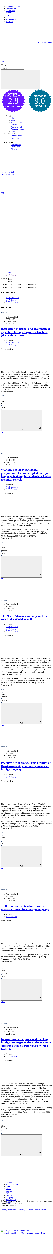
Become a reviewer (8, 174)
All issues (14, 149)
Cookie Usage (20, 1210)
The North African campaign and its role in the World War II (24, 617)
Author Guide (16, 136)
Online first (10, 11)
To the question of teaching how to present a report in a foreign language (25, 907)
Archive (9, 13)
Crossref (9, 1191)
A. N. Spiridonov (12, 298)
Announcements (12, 19)
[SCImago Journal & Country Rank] (15, 1231)
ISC (7, 1193)
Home (8, 273)
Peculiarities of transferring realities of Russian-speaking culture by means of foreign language (26, 766)
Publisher (14, 125)
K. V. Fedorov (11, 275)
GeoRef (9, 1186)
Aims (13, 120)
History (14, 118)
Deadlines (15, 138)
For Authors (10, 17)
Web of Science (12, 1184)
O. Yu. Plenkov (12, 302)
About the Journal (13, 6)
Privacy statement (8, 1210)
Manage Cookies (33, 1210)
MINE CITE (11, 1200)
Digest (8, 15)
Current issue (11, 8)
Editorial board (16, 123)
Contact (14, 131)
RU (2, 61)
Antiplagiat (10, 1197)
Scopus (9, 1182)
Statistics (9, 22)
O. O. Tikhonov (12, 300)
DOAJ (8, 1189)
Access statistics (17, 127)
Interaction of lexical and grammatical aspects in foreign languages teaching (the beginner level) (25, 332)
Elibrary (9, 1195)
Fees (12, 140)
